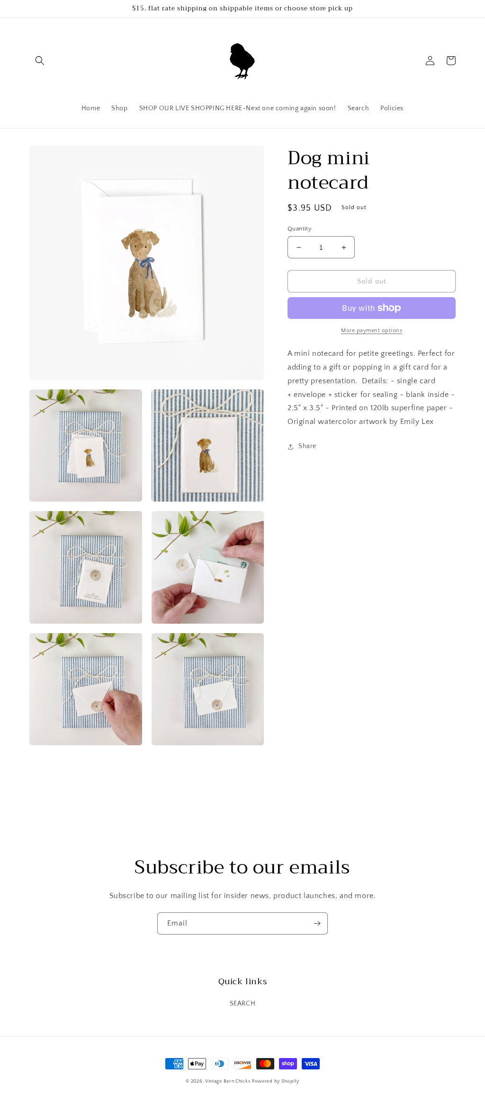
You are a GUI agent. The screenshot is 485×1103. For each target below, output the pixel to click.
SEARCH (243, 1003)
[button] (39, 60)
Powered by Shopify (275, 1081)
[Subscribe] (316, 923)
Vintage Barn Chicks (227, 1081)
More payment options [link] (371, 330)
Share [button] (307, 446)
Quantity (299, 228)
